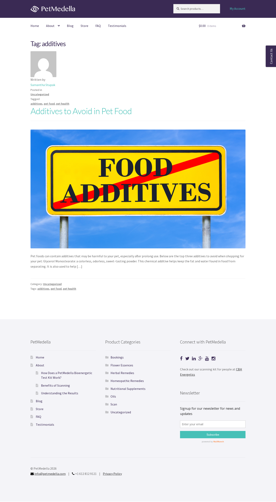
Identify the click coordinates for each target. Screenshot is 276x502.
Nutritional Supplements (128, 389)
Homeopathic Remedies (127, 381)
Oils (113, 396)
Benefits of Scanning (55, 385)
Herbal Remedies (122, 373)
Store (84, 26)
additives (36, 103)
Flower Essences (122, 365)
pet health (62, 103)
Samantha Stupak (43, 85)
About (50, 26)
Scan (114, 404)
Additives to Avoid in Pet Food (81, 111)
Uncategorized (40, 94)
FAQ (98, 26)
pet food (49, 103)
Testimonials (117, 26)
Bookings (117, 357)
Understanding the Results (59, 393)
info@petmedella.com (50, 474)
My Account (237, 8)
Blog (70, 26)
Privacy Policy (112, 474)
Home (35, 26)
